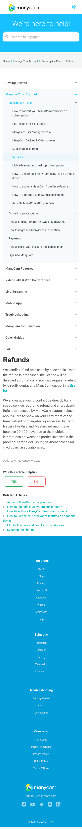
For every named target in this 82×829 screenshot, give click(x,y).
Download (41, 590)
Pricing (41, 583)
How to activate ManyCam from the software (40, 186)
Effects (41, 569)
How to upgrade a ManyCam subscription (38, 194)
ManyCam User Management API (32, 132)
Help (41, 619)
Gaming (41, 657)
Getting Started (41, 698)
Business (41, 649)
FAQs (41, 705)
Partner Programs (41, 746)
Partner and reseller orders (28, 123)
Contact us (41, 739)
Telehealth (41, 664)
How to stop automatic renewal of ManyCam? (37, 221)
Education (41, 642)
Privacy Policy (41, 753)
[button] (14, 481)
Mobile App (41, 671)
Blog (41, 576)
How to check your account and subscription (36, 246)
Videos (41, 604)
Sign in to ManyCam (21, 255)
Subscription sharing (25, 148)
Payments (15, 238)
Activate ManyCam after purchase (33, 203)
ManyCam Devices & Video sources (33, 140)
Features (41, 597)
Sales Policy (41, 761)
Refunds (17, 157)
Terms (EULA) (41, 768)
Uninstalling (41, 712)
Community (41, 611)
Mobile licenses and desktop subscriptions (38, 165)
